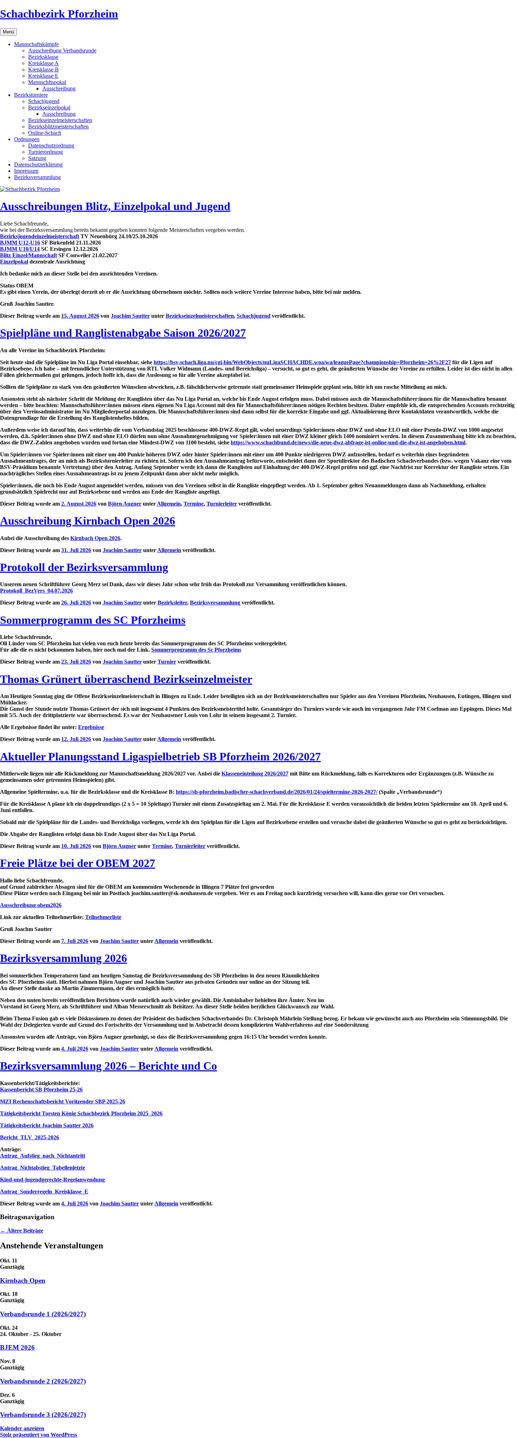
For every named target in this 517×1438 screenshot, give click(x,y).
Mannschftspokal (47, 82)
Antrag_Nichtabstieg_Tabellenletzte (42, 1168)
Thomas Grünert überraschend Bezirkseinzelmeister (126, 679)
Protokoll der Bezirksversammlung (84, 567)
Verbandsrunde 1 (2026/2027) (43, 1314)
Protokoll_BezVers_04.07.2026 (36, 591)
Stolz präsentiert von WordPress (38, 1435)
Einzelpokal (14, 262)
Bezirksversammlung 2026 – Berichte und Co (108, 1065)
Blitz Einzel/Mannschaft (28, 255)
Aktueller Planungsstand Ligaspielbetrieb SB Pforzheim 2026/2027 (160, 756)
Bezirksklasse (43, 57)
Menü (8, 31)
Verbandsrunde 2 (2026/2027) (43, 1381)
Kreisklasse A (43, 63)
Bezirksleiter (172, 603)
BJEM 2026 (17, 1347)
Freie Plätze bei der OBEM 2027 (77, 863)
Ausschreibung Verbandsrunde (62, 50)
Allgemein (169, 504)
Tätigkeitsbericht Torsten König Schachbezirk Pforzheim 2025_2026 (81, 1113)
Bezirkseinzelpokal (49, 107)
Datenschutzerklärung (38, 164)
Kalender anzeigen (22, 1428)
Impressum (26, 171)
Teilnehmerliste (103, 917)
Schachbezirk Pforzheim (59, 13)
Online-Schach (44, 133)
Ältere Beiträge (21, 1231)
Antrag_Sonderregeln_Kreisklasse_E (44, 1192)
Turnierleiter (221, 504)
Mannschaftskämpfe (36, 44)
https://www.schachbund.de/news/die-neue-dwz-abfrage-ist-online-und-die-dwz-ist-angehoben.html (348, 442)
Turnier (167, 662)
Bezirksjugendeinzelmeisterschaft (39, 236)
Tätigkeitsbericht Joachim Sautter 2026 (47, 1125)
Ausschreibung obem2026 (31, 905)
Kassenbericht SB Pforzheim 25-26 (41, 1089)
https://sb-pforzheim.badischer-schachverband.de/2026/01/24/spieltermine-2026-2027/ (276, 792)
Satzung (37, 158)
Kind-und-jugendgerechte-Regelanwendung (52, 1180)
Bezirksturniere (31, 95)
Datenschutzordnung (51, 145)
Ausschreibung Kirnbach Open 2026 (87, 520)
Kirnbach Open (22, 1280)
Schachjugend (43, 101)
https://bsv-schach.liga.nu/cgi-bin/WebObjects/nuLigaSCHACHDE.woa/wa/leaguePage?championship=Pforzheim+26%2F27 (302, 362)
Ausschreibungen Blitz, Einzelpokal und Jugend (115, 206)
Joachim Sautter (130, 316)
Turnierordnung (45, 152)
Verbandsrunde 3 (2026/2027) (43, 1414)
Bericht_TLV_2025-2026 (29, 1137)
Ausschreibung (59, 88)
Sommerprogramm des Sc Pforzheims (196, 650)
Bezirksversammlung (37, 177)
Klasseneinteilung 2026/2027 (255, 774)
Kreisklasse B (43, 69)
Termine (194, 504)
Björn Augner (124, 504)
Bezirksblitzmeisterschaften (58, 126)
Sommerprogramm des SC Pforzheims (92, 620)
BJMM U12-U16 (20, 243)
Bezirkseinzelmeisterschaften (60, 120)
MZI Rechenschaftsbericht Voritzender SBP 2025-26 (62, 1101)
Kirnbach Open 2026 (95, 538)
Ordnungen (26, 139)
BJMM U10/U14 (20, 249)
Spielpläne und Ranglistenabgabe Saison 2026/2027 (123, 333)
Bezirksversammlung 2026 (63, 958)
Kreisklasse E (43, 76)
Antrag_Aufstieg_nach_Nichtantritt (42, 1156)
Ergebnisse (91, 727)
